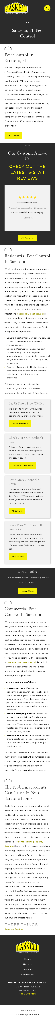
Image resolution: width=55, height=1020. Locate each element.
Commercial (27, 974)
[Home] (16, 8)
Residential (27, 969)
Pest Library (18, 556)
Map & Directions (27, 993)
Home (27, 959)
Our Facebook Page (22, 465)
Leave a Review (20, 423)
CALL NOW (13, 135)
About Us (17, 511)
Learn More (27, 591)
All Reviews (27, 238)
